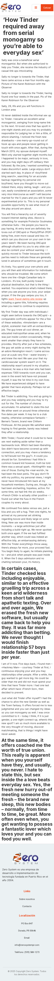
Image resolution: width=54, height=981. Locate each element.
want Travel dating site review (25, 298)
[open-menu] (36, 7)
